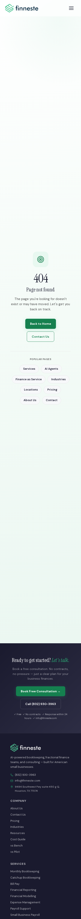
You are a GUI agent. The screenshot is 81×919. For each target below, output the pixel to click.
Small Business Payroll (25, 915)
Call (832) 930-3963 (40, 704)
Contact (51, 400)
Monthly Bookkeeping (24, 871)
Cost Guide (17, 839)
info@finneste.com (27, 780)
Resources (17, 833)
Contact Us (40, 337)
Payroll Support (20, 908)
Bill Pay (14, 884)
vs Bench (16, 845)
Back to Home (40, 324)
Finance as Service (29, 379)
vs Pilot (15, 852)
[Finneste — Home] (21, 8)
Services (29, 369)
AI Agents (51, 369)
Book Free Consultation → (40, 691)
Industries (58, 379)
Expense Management (25, 902)
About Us (30, 400)
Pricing (52, 389)
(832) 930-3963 (25, 775)
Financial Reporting (23, 890)
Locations (31, 389)
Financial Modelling (23, 896)
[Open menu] (71, 8)
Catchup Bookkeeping (25, 877)
